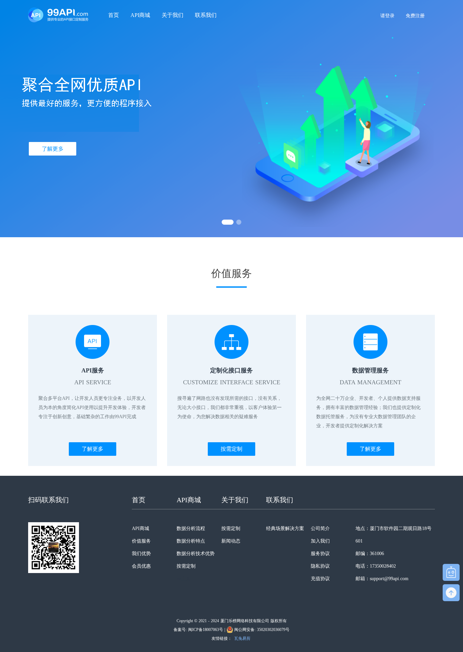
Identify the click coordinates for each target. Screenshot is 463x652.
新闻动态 (230, 541)
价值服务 (141, 541)
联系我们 (206, 15)
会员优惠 (141, 566)
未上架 (184, 578)
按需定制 (231, 449)
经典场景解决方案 (285, 528)
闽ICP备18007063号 (205, 629)
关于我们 (172, 15)
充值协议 (320, 578)
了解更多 (92, 449)
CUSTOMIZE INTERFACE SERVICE (231, 382)
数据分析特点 (191, 541)
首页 (113, 15)
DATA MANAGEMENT (370, 382)
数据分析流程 (191, 528)
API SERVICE (92, 382)
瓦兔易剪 (242, 638)
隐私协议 (320, 566)
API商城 (140, 15)
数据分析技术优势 (196, 553)
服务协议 (320, 553)
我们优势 (141, 553)
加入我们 (320, 541)
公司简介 (320, 528)
